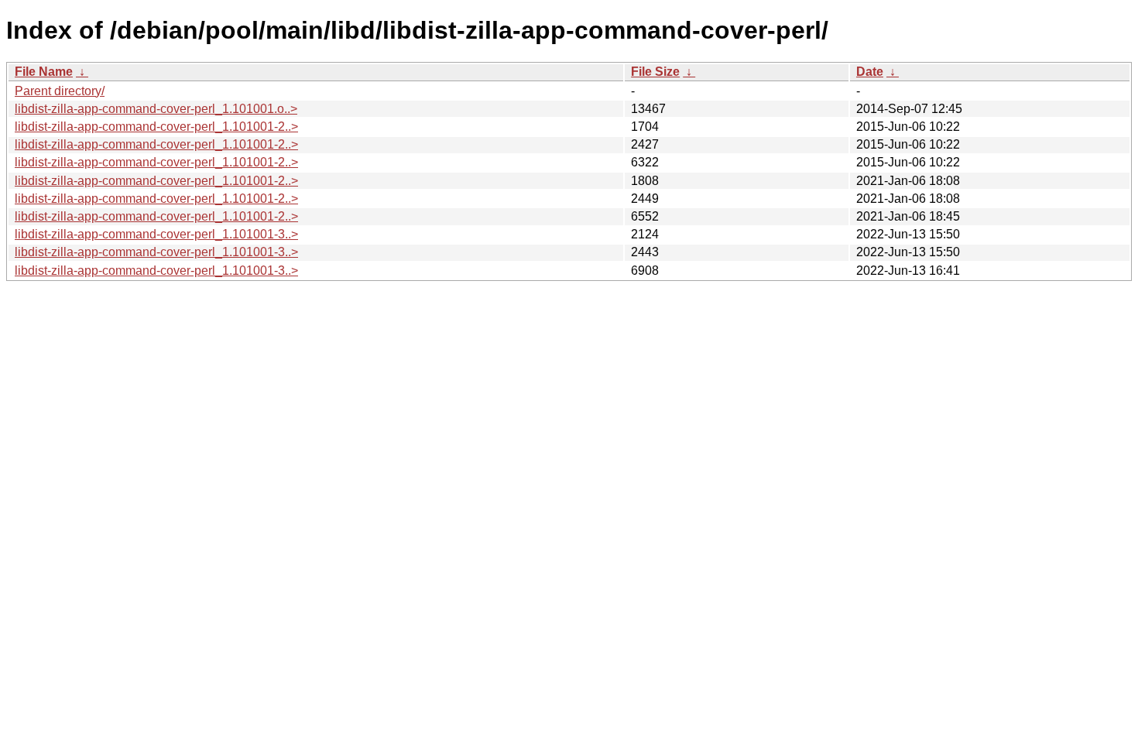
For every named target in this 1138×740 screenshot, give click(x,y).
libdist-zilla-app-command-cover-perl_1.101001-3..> (156, 234)
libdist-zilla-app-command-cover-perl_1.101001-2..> (156, 126)
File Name (44, 71)
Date (869, 71)
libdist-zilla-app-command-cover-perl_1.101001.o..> (156, 108)
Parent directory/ (60, 91)
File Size (655, 71)
